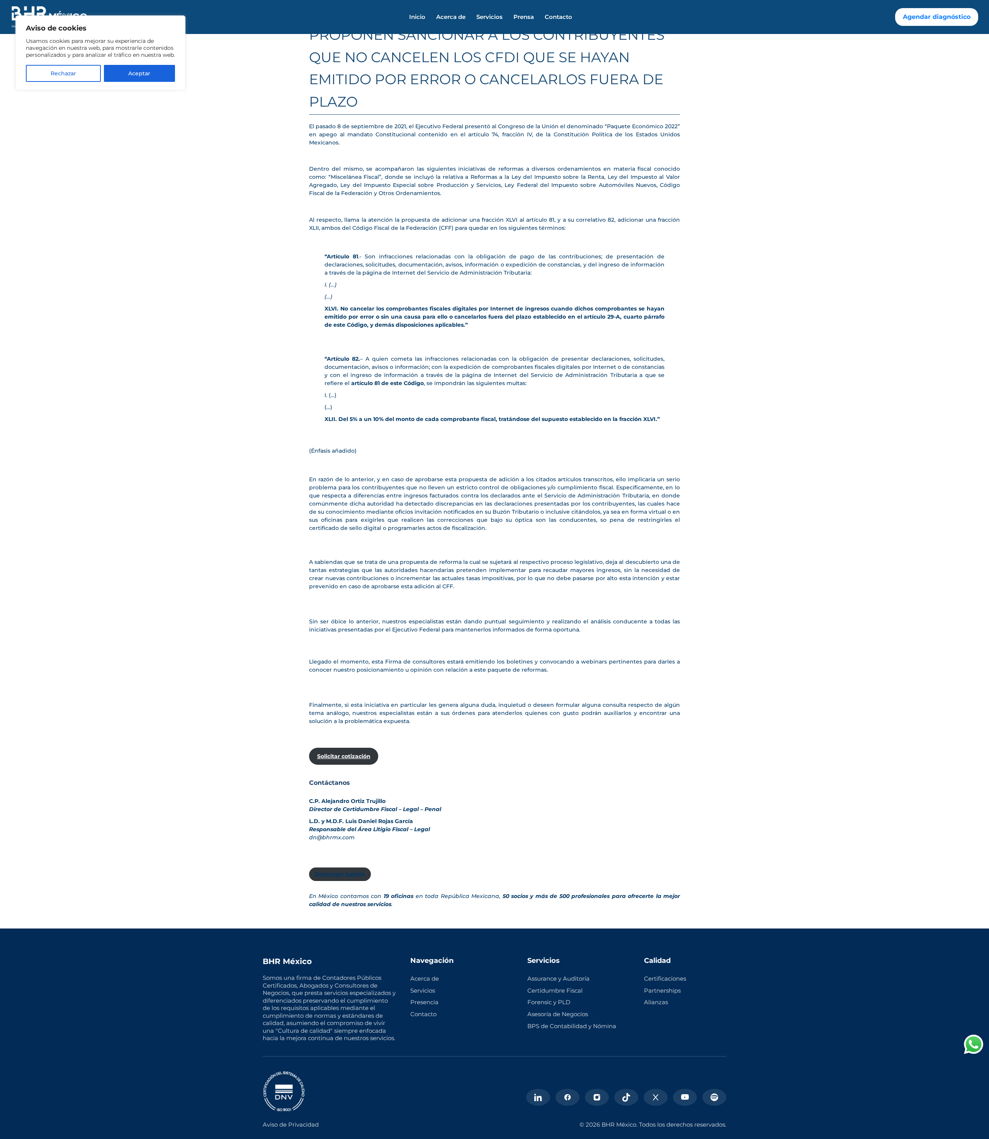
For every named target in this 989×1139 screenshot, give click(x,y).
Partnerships (662, 990)
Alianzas (656, 1002)
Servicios (489, 17)
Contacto (558, 17)
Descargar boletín (339, 874)
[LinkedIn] (538, 1097)
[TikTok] (626, 1097)
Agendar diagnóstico (936, 16)
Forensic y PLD (548, 1002)
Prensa (523, 17)
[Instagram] (597, 1097)
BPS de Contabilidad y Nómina (571, 1026)
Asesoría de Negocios (557, 1014)
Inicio (417, 17)
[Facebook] (567, 1097)
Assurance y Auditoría (558, 978)
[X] (656, 1097)
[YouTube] (685, 1097)
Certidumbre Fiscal (555, 990)
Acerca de (451, 17)
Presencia (424, 1002)
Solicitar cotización (343, 756)
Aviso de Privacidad (291, 1124)
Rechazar (63, 73)
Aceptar (139, 73)
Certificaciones (665, 978)
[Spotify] (714, 1097)
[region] (100, 52)
